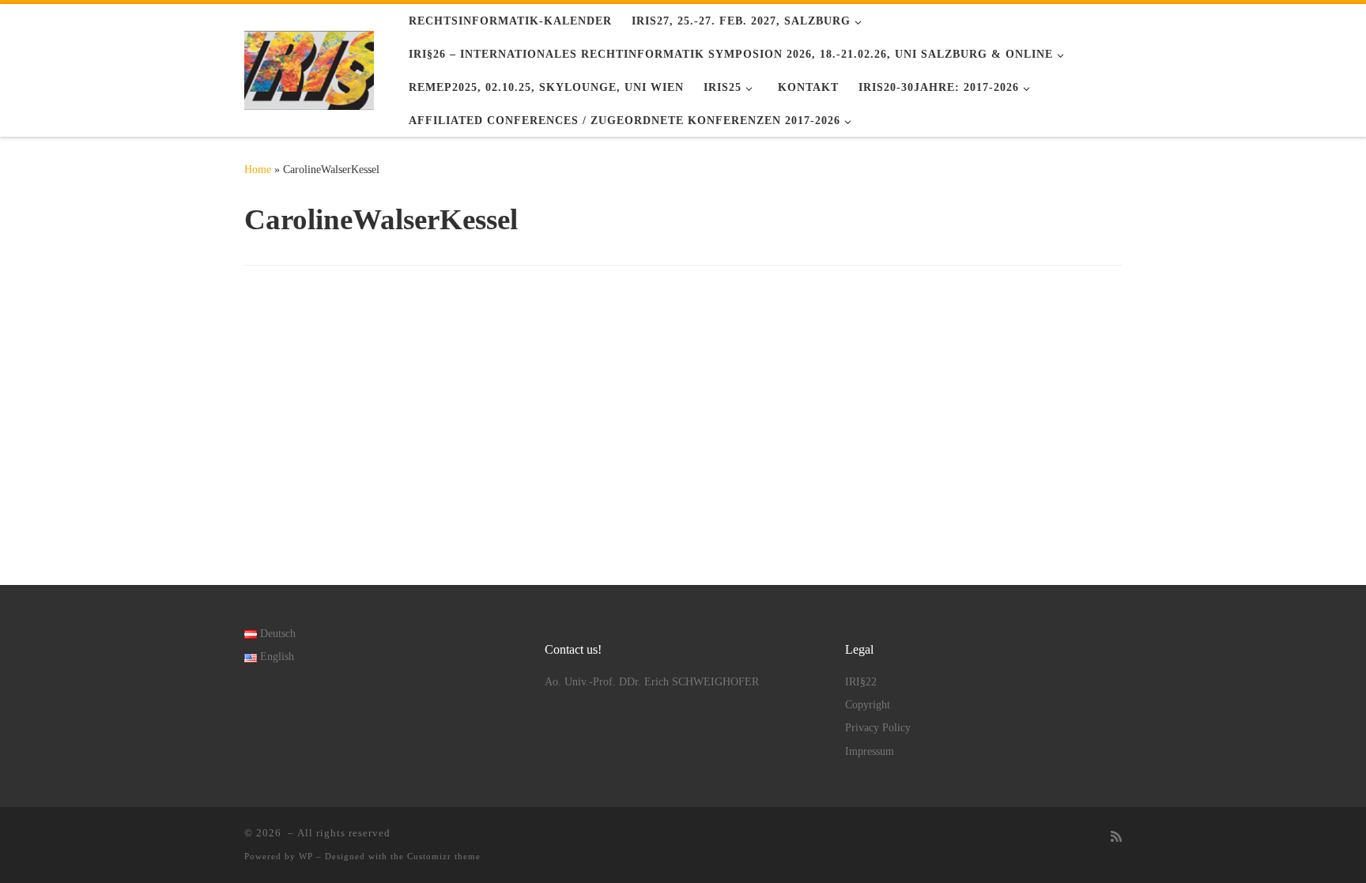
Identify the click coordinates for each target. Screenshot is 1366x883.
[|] (309, 67)
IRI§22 (861, 682)
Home (257, 169)
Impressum (869, 751)
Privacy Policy (878, 728)
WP (306, 856)
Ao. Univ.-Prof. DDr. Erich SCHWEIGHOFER (652, 682)
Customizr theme (444, 856)
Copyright (867, 705)
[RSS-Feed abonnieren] (1116, 837)
